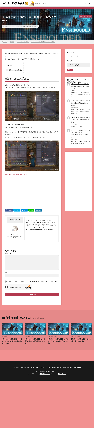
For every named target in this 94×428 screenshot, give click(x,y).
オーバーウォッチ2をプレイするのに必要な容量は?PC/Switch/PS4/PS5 (80, 132)
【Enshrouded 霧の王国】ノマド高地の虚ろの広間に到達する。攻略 (35, 341)
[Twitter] (16, 210)
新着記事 (37, 3)
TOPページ (45, 3)
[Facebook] (9, 210)
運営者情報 (77, 367)
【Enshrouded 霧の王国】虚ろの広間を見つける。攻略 (81, 340)
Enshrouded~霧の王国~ (31, 26)
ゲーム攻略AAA (52, 371)
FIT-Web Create (45, 374)
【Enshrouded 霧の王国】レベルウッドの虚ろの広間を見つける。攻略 (58, 341)
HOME (5, 42)
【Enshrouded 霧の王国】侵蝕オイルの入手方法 (43, 42)
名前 (6, 272)
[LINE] (31, 210)
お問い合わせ (67, 367)
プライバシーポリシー (53, 367)
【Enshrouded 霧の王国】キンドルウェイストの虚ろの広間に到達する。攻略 (12, 341)
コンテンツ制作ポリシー (21, 367)
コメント (8, 253)
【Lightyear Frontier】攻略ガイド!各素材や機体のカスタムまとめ (80, 86)
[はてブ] (24, 210)
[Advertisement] (32, 190)
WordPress (62, 374)
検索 (69, 70)
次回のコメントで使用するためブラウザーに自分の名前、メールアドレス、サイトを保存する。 (31, 282)
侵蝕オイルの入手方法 (14, 70)
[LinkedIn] (38, 210)
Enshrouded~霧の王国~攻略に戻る (16, 174)
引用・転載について (37, 367)
